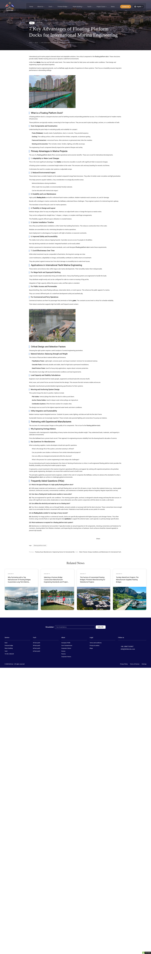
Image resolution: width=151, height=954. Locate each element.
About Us (40, 6)
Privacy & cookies (94, 645)
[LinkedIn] (127, 643)
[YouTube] (131, 643)
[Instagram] (115, 539)
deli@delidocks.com (128, 649)
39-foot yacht (36, 645)
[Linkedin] (107, 539)
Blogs (32, 22)
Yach (6, 651)
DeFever (61, 68)
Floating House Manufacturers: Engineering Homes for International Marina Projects (58, 552)
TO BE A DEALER (9, 654)
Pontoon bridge (9, 645)
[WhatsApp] (119, 539)
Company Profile (65, 643)
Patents (63, 654)
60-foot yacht (36, 648)
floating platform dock (102, 56)
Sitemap (144, 664)
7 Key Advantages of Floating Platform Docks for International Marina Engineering (63, 42)
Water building (9, 648)
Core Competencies (66, 645)
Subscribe (101, 627)
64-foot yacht (36, 651)
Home (31, 6)
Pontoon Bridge (63, 6)
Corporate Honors (66, 656)
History (63, 651)
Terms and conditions (96, 643)
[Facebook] (103, 539)
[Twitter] (123, 643)
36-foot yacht (36, 643)
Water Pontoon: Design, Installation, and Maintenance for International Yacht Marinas (102, 552)
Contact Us (125, 6)
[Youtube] (111, 539)
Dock (51, 6)
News (113, 6)
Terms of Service (134, 664)
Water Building (78, 6)
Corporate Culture (66, 648)
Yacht (89, 6)
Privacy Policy (124, 664)
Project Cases (102, 6)
